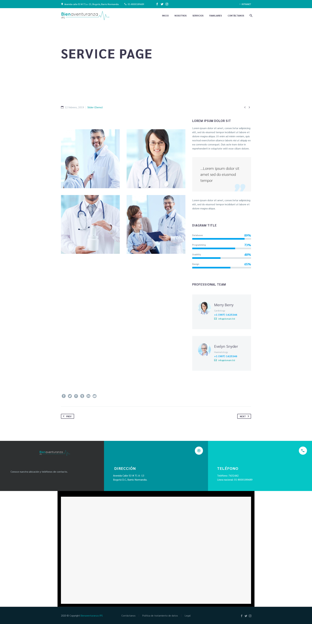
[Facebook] (157, 4)
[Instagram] (166, 4)
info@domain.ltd (226, 318)
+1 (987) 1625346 (225, 314)
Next (243, 416)
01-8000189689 (136, 4)
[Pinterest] (76, 396)
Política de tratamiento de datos (160, 615)
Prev (69, 416)
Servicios (197, 15)
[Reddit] (95, 396)
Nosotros (181, 15)
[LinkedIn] (88, 396)
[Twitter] (162, 4)
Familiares (215, 15)
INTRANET (246, 4)
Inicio (165, 15)
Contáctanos (236, 15)
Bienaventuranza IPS (92, 615)
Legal (188, 615)
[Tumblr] (82, 396)
